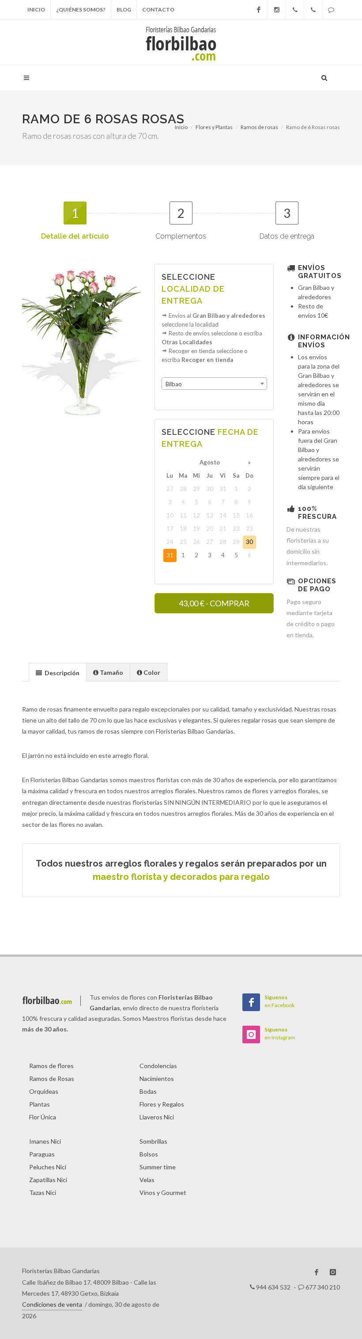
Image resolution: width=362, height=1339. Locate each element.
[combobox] (214, 383)
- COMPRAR (214, 603)
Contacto (158, 9)
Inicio (36, 9)
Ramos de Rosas (51, 1078)
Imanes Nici (45, 1141)
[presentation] (57, 672)
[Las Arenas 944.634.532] (313, 9)
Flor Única (42, 1117)
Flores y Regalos (162, 1104)
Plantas (39, 1104)
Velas (147, 1179)
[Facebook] (259, 9)
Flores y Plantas (214, 127)
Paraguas (42, 1154)
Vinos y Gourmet (163, 1192)
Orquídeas (43, 1091)
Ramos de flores (51, 1065)
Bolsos (149, 1154)
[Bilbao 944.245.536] (295, 9)
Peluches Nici (47, 1167)
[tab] (58, 672)
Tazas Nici (42, 1192)
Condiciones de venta (52, 1304)
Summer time (158, 1167)
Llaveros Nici (157, 1117)
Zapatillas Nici (48, 1179)
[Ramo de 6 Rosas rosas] (82, 343)
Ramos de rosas (259, 127)
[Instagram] (277, 9)
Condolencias (158, 1065)
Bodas (148, 1091)
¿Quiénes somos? (81, 9)
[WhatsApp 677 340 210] (331, 9)
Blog (124, 9)
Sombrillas (153, 1141)
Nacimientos (157, 1078)
